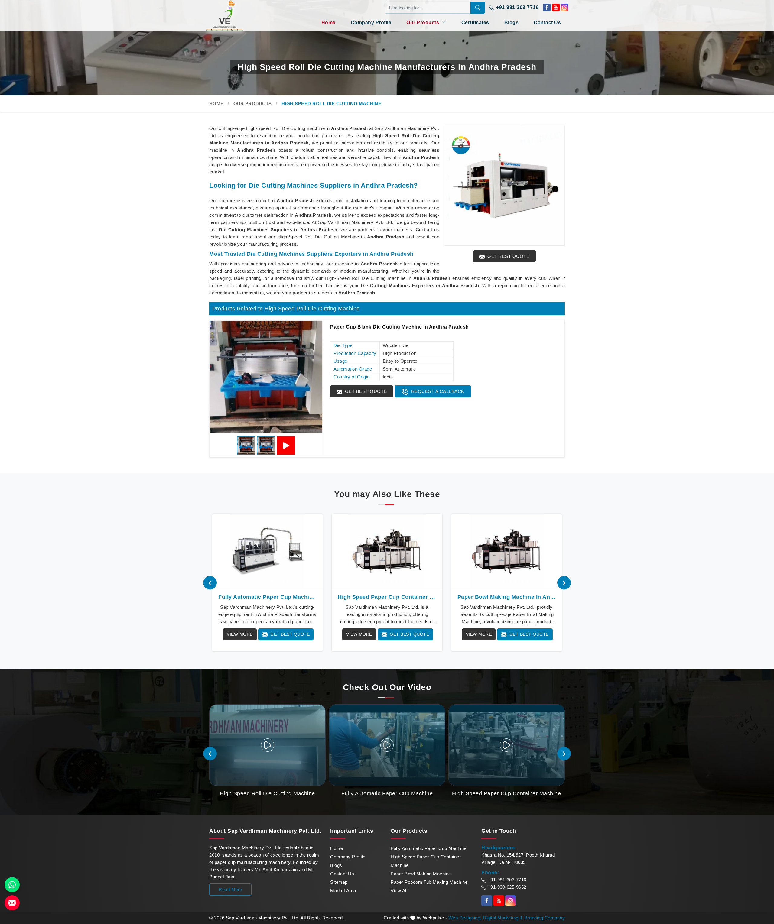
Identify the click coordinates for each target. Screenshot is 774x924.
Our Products (423, 22)
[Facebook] (547, 7)
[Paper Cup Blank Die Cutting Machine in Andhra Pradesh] (266, 376)
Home (328, 22)
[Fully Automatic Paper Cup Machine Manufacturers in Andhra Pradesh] (267, 551)
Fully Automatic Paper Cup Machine (429, 848)
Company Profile (371, 22)
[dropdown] (443, 21)
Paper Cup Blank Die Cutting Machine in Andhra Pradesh (399, 326)
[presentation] (210, 582)
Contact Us (547, 22)
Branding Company (544, 917)
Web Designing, (465, 917)
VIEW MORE (240, 634)
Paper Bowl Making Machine (421, 873)
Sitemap (339, 882)
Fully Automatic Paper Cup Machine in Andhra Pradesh (267, 597)
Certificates (475, 22)
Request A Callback (437, 391)
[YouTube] (286, 445)
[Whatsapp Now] (12, 884)
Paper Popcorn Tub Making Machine (429, 882)
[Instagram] (564, 7)
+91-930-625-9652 (506, 887)
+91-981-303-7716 (517, 7)
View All (399, 890)
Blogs (511, 22)
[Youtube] (556, 7)
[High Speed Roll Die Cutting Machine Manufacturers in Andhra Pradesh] (504, 185)
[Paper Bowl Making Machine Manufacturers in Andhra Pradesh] (506, 551)
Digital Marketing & (503, 917)
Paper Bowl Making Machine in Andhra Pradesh (506, 597)
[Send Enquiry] (12, 902)
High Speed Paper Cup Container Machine (426, 861)
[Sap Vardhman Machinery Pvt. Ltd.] (236, 15)
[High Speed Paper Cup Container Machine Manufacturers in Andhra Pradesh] (387, 551)
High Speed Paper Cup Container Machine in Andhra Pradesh (387, 597)
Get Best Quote (508, 256)
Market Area (343, 890)
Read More (230, 889)
